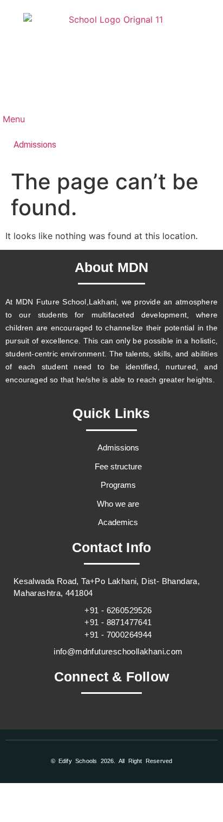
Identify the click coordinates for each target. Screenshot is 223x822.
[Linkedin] (156, 721)
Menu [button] (12, 119)
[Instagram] (97, 721)
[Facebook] (67, 721)
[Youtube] (127, 721)
